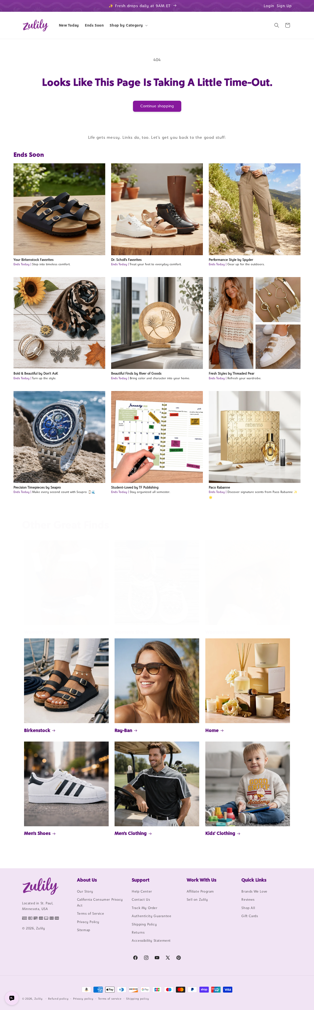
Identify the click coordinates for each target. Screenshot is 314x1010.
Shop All (248, 908)
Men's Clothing (131, 833)
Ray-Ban (123, 730)
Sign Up (284, 5)
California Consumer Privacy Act (100, 902)
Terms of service (110, 998)
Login (269, 5)
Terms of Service (90, 913)
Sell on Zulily (197, 899)
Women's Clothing (44, 632)
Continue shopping (157, 106)
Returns (138, 932)
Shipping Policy (144, 924)
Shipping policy (137, 998)
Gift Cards (249, 916)
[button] (128, 25)
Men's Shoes (37, 833)
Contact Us (141, 899)
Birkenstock (37, 730)
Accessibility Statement (151, 940)
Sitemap (83, 930)
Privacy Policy (88, 922)
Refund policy (58, 998)
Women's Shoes (131, 632)
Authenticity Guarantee (151, 916)
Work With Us (201, 880)
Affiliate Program (200, 891)
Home (212, 730)
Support (140, 880)
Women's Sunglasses (227, 632)
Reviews (247, 899)
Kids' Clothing (220, 833)
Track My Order (144, 908)
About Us (87, 880)
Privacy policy (83, 998)
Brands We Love (254, 891)
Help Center (142, 891)
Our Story (85, 891)
